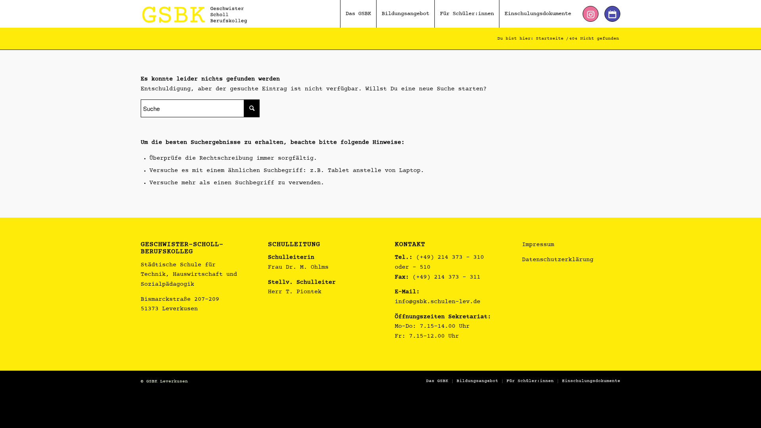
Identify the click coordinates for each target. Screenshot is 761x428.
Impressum (538, 245)
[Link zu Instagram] (590, 14)
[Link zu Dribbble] (612, 14)
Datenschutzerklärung (557, 260)
